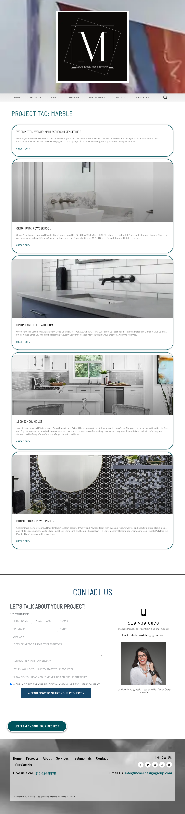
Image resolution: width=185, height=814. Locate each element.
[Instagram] (162, 765)
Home (17, 97)
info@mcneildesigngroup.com (143, 635)
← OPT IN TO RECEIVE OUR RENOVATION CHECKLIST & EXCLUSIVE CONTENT (56, 684)
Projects (35, 97)
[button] (165, 97)
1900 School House (29, 421)
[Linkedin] (169, 765)
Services (74, 97)
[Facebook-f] (141, 765)
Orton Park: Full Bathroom (34, 325)
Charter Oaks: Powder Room (35, 521)
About (55, 97)
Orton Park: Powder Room (33, 228)
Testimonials (97, 97)
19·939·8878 (46, 773)
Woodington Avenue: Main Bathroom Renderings (48, 132)
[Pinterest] (155, 765)
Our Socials (142, 97)
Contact (120, 97)
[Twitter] (148, 765)
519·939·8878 (143, 623)
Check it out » (23, 148)
